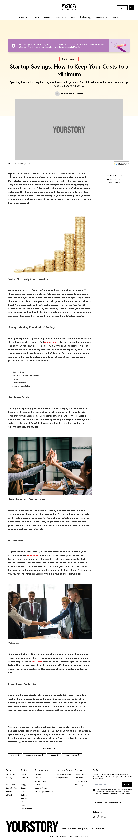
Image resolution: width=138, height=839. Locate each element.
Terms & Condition (97, 829)
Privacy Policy (83, 829)
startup (14, 755)
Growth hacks (68, 59)
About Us (65, 829)
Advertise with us (49, 748)
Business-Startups (33, 755)
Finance (53, 755)
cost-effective (71, 755)
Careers (73, 829)
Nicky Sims (66, 94)
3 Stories (79, 94)
